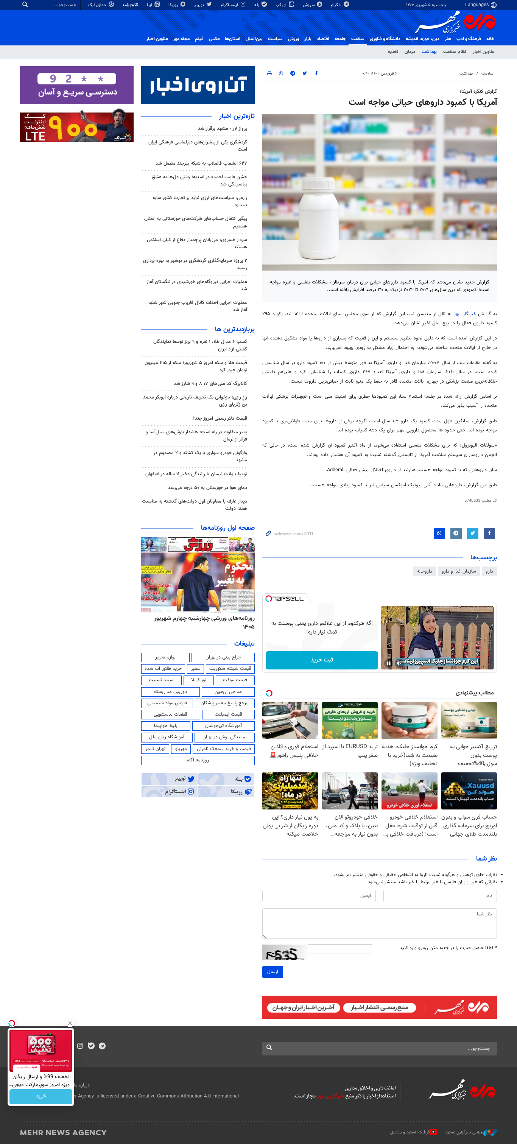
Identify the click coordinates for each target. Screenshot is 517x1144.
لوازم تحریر (165, 657)
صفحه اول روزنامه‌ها (228, 528)
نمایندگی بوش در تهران (224, 737)
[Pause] (388, 663)
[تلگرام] (102, 1046)
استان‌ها (232, 39)
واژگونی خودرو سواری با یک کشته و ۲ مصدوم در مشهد (200, 456)
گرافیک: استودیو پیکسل (410, 1132)
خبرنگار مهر (466, 314)
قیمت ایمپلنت (228, 714)
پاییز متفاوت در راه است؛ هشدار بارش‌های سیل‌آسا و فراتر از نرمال (196, 435)
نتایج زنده (131, 5)
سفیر (196, 668)
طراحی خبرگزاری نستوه (464, 1132)
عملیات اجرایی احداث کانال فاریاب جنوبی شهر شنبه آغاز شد (197, 306)
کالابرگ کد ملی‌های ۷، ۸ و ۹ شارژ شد (210, 384)
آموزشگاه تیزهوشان (223, 726)
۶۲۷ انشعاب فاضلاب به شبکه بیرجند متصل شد (201, 163)
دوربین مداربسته (170, 692)
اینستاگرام (230, 5)
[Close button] (70, 1023)
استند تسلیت (161, 680)
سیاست (275, 39)
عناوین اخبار (483, 52)
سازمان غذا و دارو (459, 571)
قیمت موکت (235, 680)
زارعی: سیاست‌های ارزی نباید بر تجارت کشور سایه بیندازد (200, 201)
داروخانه (424, 571)
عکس (214, 39)
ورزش (293, 39)
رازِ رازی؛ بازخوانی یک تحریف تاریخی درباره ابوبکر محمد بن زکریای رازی (195, 401)
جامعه (340, 39)
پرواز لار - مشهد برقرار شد (222, 128)
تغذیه (393, 52)
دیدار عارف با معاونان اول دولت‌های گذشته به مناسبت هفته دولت (194, 505)
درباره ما (82, 1085)
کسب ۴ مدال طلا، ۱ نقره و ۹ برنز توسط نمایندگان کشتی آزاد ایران (200, 345)
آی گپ (282, 5)
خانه (490, 39)
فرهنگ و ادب (468, 39)
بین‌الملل (254, 39)
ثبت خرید (322, 660)
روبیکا (173, 5)
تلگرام (337, 5)
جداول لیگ (97, 5)
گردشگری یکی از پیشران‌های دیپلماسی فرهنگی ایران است (197, 146)
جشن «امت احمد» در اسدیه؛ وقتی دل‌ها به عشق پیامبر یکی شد (199, 180)
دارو (489, 571)
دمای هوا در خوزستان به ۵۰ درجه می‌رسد (207, 488)
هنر (448, 39)
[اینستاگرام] (80, 1046)
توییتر (199, 5)
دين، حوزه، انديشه (422, 39)
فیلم (199, 39)
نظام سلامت (454, 52)
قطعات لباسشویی (170, 714)
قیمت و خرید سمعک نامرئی (224, 749)
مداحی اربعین (228, 692)
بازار (307, 39)
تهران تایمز (155, 749)
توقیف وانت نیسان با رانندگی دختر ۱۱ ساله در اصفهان (196, 474)
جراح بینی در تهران (223, 657)
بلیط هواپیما (166, 726)
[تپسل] (269, 598)
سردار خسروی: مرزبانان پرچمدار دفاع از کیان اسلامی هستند (197, 243)
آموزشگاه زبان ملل (166, 737)
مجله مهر (181, 39)
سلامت (357, 39)
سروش (309, 5)
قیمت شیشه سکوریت (230, 668)
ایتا (150, 5)
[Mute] (399, 663)
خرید (41, 1097)
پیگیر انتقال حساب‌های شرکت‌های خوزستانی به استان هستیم (195, 222)
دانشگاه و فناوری (385, 39)
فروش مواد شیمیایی (167, 703)
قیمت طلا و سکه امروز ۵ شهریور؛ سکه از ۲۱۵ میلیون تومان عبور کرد (196, 366)
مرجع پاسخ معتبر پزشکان (225, 703)
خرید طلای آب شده (163, 668)
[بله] (91, 1046)
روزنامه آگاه (198, 760)
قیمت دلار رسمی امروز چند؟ (220, 418)
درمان (410, 52)
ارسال (272, 972)
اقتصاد (323, 39)
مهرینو (181, 749)
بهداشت (429, 52)
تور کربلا (198, 680)
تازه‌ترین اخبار (237, 116)
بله (257, 5)
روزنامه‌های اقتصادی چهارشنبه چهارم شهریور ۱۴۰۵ (202, 623)
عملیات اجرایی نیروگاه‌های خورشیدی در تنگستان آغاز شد (196, 285)
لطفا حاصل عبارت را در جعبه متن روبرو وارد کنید (448, 948)
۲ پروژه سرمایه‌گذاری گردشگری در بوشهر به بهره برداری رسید (195, 264)
